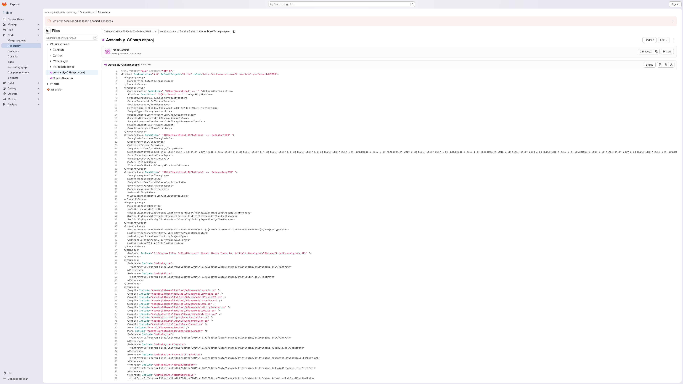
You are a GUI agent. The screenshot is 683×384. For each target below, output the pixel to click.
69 (116, 300)
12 (116, 108)
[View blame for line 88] (105, 364)
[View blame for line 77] (105, 327)
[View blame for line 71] (105, 307)
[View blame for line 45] (105, 219)
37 (116, 192)
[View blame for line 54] (105, 250)
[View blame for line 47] (105, 226)
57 (116, 260)
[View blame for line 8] (105, 94)
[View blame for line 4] (105, 81)
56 (116, 256)
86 (116, 357)
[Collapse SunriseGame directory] (48, 44)
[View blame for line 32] (105, 175)
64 (116, 283)
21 (116, 138)
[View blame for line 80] (105, 337)
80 (116, 337)
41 (116, 205)
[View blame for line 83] (105, 348)
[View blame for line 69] (105, 300)
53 (116, 246)
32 (116, 175)
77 (116, 327)
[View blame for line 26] (105, 155)
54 (116, 249)
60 (116, 270)
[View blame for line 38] (105, 196)
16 (116, 121)
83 (116, 347)
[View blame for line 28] (105, 162)
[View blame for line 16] (105, 121)
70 (116, 303)
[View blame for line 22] (105, 141)
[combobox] (71, 38)
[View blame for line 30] (105, 168)
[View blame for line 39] (105, 199)
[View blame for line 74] (105, 317)
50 (116, 236)
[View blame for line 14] (105, 114)
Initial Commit (120, 49)
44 (116, 216)
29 (116, 165)
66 (116, 290)
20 (116, 135)
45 (116, 219)
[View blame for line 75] (105, 320)
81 (116, 341)
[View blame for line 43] (105, 212)
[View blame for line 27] (105, 158)
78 (116, 330)
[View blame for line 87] (105, 361)
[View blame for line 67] (105, 293)
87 (116, 361)
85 (116, 354)
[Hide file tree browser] (48, 31)
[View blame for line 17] (105, 125)
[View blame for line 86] (105, 358)
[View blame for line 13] (105, 111)
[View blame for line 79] (105, 334)
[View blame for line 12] (105, 108)
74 (116, 317)
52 (116, 243)
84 (116, 351)
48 (116, 229)
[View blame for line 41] (105, 206)
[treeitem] (72, 44)
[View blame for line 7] (105, 91)
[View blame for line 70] (105, 304)
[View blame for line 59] (105, 266)
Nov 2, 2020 (136, 53)
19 (116, 131)
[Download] (671, 65)
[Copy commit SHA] (657, 51)
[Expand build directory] (48, 84)
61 (116, 273)
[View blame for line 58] (105, 263)
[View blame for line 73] (105, 314)
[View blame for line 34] (105, 182)
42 (116, 209)
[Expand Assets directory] (50, 50)
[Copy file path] (234, 31)
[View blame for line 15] (105, 118)
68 (116, 297)
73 (116, 314)
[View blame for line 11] (105, 104)
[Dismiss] (672, 21)
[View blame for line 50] (105, 236)
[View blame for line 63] (105, 280)
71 (116, 307)
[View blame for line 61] (105, 273)
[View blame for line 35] (105, 185)
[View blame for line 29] (105, 165)
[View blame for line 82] (105, 344)
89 (116, 368)
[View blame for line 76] (105, 324)
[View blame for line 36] (105, 189)
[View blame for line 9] (105, 98)
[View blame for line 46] (105, 223)
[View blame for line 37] (105, 192)
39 (116, 199)
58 (116, 263)
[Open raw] (666, 65)
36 (116, 189)
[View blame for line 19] (105, 131)
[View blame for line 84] (105, 351)
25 (116, 151)
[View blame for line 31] (105, 172)
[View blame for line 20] (105, 135)
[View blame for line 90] (105, 371)
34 (116, 182)
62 (116, 276)
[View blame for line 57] (105, 260)
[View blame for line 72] (105, 310)
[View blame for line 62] (105, 277)
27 (116, 158)
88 (116, 364)
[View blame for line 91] (105, 375)
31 (116, 172)
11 (116, 104)
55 (116, 253)
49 (116, 232)
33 (116, 178)
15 (116, 118)
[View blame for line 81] (105, 341)
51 (116, 239)
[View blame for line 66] (105, 290)
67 (116, 293)
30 (116, 168)
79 (116, 334)
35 (116, 185)
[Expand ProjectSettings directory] (50, 67)
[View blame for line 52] (105, 243)
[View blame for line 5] (105, 84)
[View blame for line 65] (105, 287)
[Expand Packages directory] (50, 61)
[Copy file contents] (660, 65)
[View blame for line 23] (105, 145)
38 (116, 195)
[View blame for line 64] (105, 283)
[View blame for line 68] (105, 297)
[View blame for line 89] (105, 368)
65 (116, 287)
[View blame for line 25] (105, 152)
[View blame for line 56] (105, 256)
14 (116, 114)
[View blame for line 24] (105, 148)
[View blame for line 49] (105, 233)
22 (116, 141)
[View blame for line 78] (105, 331)
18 (116, 128)
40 (116, 202)
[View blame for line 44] (105, 216)
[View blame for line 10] (105, 101)
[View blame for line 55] (105, 253)
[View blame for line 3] (105, 77)
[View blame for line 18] (105, 128)
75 (116, 320)
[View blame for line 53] (105, 246)
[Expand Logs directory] (50, 55)
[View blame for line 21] (105, 138)
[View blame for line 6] (105, 87)
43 (116, 212)
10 (116, 101)
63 (116, 280)
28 (116, 162)
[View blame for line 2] (105, 74)
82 (116, 344)
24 (116, 148)
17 (116, 124)
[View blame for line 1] (105, 71)
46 (116, 222)
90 (116, 371)
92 (116, 378)
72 (116, 310)
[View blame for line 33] (105, 179)
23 (116, 145)
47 (116, 226)
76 (116, 324)
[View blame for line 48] (105, 229)
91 (116, 374)
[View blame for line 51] (105, 239)
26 (116, 155)
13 (116, 111)
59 (116, 266)
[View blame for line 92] (105, 378)
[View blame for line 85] (105, 354)
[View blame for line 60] (105, 270)
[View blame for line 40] (105, 202)
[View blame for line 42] (105, 209)
